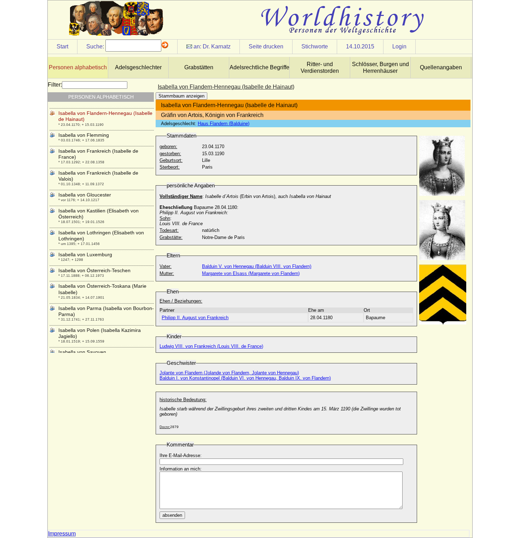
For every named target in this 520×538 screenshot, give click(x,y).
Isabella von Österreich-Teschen (94, 270)
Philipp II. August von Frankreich (195, 317)
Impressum (62, 534)
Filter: (55, 85)
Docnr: (165, 427)
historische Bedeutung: (183, 399)
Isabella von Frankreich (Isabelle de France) (98, 154)
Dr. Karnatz (217, 46)
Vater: (166, 266)
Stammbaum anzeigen (181, 96)
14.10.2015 (360, 46)
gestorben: (170, 153)
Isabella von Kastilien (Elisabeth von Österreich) (98, 214)
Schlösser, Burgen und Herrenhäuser (380, 67)
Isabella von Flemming (83, 135)
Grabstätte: (171, 237)
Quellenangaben (441, 67)
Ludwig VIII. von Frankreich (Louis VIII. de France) (211, 346)
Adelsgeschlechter (138, 67)
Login (399, 46)
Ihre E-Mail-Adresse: (181, 455)
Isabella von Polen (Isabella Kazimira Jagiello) (99, 333)
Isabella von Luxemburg (85, 254)
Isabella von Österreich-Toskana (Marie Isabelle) (102, 289)
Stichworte (314, 46)
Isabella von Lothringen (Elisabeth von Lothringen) (101, 235)
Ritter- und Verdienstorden (320, 67)
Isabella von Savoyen (82, 352)
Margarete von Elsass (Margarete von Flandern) (251, 273)
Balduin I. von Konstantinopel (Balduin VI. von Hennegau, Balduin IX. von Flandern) (245, 378)
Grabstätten (198, 67)
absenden (172, 515)
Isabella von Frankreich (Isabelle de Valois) (98, 176)
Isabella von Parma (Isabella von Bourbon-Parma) (106, 311)
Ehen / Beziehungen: (181, 301)
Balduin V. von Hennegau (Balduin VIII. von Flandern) (256, 266)
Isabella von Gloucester (84, 195)
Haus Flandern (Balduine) (223, 123)
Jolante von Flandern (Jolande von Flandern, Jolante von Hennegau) (229, 372)
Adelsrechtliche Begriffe (259, 67)
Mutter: (167, 273)
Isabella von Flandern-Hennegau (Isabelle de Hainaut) (105, 116)
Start (62, 46)
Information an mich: (181, 469)
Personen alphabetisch (78, 67)
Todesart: (169, 230)
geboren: (168, 146)
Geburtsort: (171, 160)
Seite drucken (266, 46)
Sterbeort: (170, 167)
